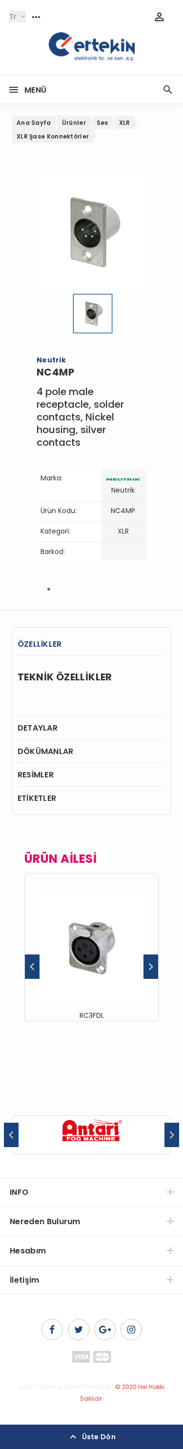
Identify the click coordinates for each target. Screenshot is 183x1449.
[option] (91, 947)
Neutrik (123, 490)
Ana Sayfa (34, 123)
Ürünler (74, 123)
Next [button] (150, 966)
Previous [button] (32, 966)
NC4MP (123, 511)
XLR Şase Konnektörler (53, 136)
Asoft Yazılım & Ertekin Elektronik (65, 1387)
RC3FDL (92, 1015)
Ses (102, 123)
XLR (124, 123)
